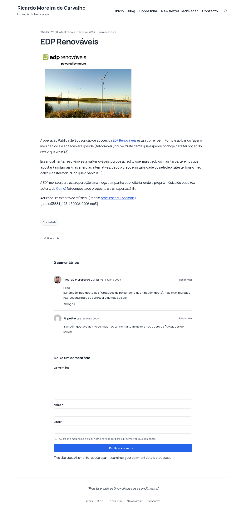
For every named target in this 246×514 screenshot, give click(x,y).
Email (58, 422)
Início (119, 11)
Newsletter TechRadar (179, 11)
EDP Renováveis (124, 140)
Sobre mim (148, 11)
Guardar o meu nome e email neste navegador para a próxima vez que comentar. (107, 438)
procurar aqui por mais (118, 198)
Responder (185, 279)
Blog (131, 11)
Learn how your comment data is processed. (141, 457)
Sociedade (50, 222)
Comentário (62, 367)
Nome (58, 405)
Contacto (210, 11)
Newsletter (135, 501)
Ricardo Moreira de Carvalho (51, 7)
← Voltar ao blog (51, 238)
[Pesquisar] (225, 11)
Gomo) (61, 188)
